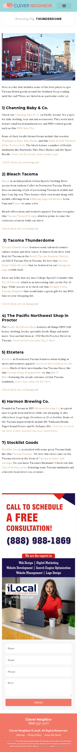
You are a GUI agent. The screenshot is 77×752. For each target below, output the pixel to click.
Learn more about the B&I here (32, 381)
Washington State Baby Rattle (19, 140)
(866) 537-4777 (38, 723)
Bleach (6, 181)
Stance (17, 203)
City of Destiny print (14, 467)
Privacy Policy (44, 746)
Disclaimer (10, 741)
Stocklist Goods (11, 449)
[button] (64, 6)
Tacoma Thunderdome (15, 247)
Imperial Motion (52, 199)
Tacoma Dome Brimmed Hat (24, 372)
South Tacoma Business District (49, 256)
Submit (38, 702)
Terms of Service (60, 746)
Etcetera (7, 359)
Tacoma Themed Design (21, 216)
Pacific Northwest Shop (21, 327)
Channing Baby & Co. (27, 114)
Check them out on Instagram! (20, 162)
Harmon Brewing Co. (47, 408)
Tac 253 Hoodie (11, 282)
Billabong (35, 199)
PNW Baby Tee (25, 128)
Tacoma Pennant (22, 454)
